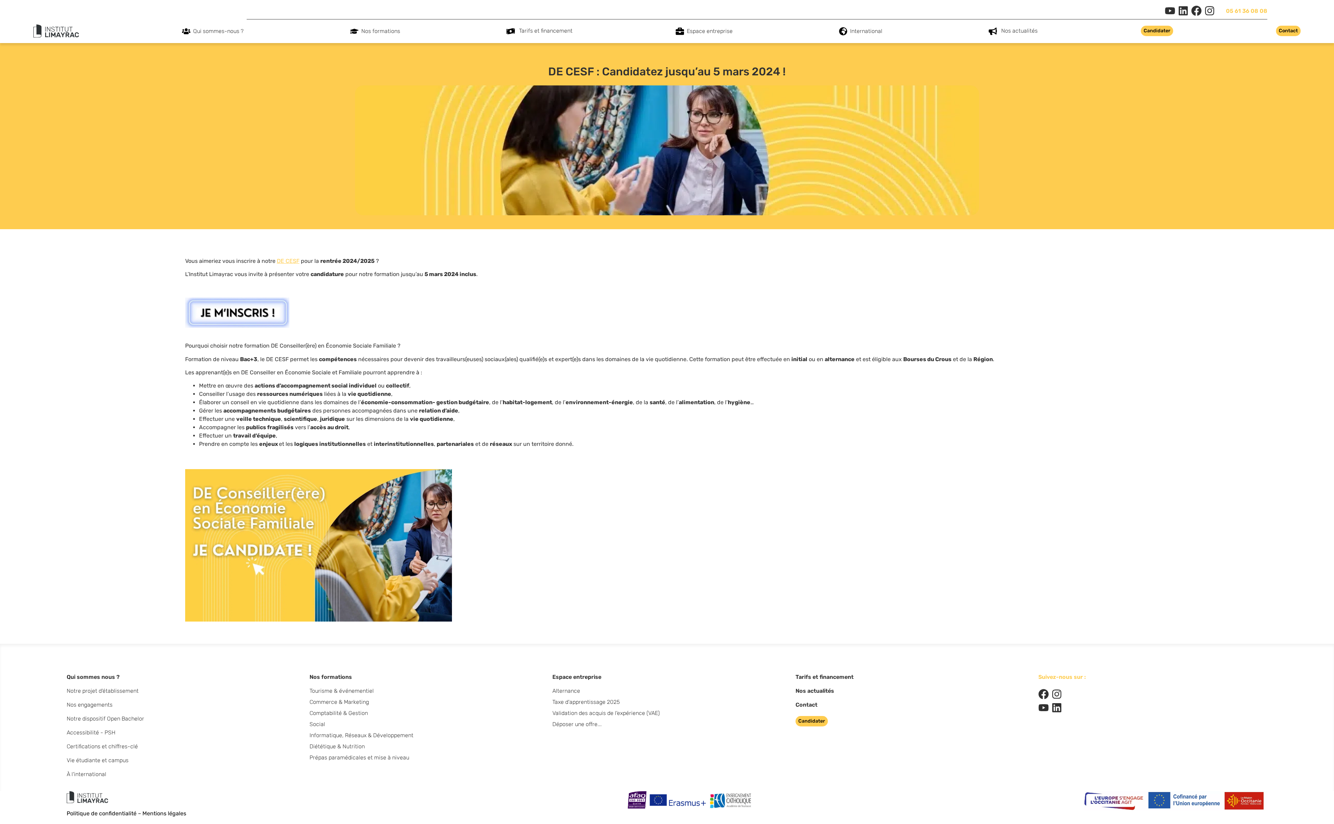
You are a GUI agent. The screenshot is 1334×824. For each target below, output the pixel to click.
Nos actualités (1019, 30)
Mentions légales (164, 813)
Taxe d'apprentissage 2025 (586, 702)
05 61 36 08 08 (1246, 11)
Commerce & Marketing (339, 702)
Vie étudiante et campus (98, 760)
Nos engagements (90, 704)
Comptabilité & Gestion (339, 713)
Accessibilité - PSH (91, 732)
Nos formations (380, 31)
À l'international (86, 774)
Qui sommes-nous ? (218, 31)
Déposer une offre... (577, 724)
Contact (806, 704)
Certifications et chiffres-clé (102, 746)
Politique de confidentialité (102, 813)
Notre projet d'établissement (103, 691)
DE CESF (288, 261)
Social (317, 724)
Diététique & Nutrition (337, 746)
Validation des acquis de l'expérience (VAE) (606, 713)
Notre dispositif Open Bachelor (105, 718)
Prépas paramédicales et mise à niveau (359, 757)
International (866, 31)
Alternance (566, 691)
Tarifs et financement (546, 30)
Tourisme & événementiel (342, 691)
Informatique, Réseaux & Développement (361, 735)
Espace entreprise (710, 31)
